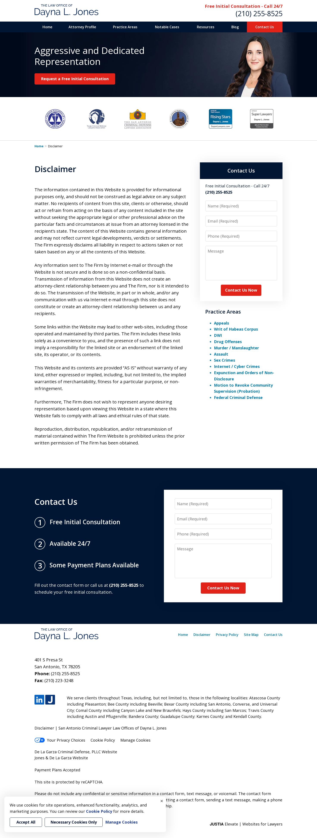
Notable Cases (167, 27)
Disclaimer (201, 634)
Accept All (25, 822)
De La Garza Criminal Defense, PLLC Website (76, 751)
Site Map (251, 634)
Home (47, 27)
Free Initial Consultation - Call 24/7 (243, 6)
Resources (205, 27)
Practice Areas (125, 27)
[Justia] (50, 700)
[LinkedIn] (39, 700)
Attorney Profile (82, 27)
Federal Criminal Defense (238, 397)
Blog (235, 27)
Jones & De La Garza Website (61, 757)
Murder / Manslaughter (236, 347)
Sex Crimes (224, 360)
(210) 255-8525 (259, 13)
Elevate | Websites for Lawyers (246, 824)
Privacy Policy (227, 634)
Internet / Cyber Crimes (237, 366)
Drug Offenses (228, 341)
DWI (218, 335)
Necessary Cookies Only (73, 822)
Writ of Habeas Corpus (236, 329)
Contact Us (264, 27)
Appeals (221, 323)
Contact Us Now (241, 290)
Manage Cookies (135, 740)
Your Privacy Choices (66, 740)
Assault (221, 354)
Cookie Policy (103, 740)
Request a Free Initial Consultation (75, 78)
